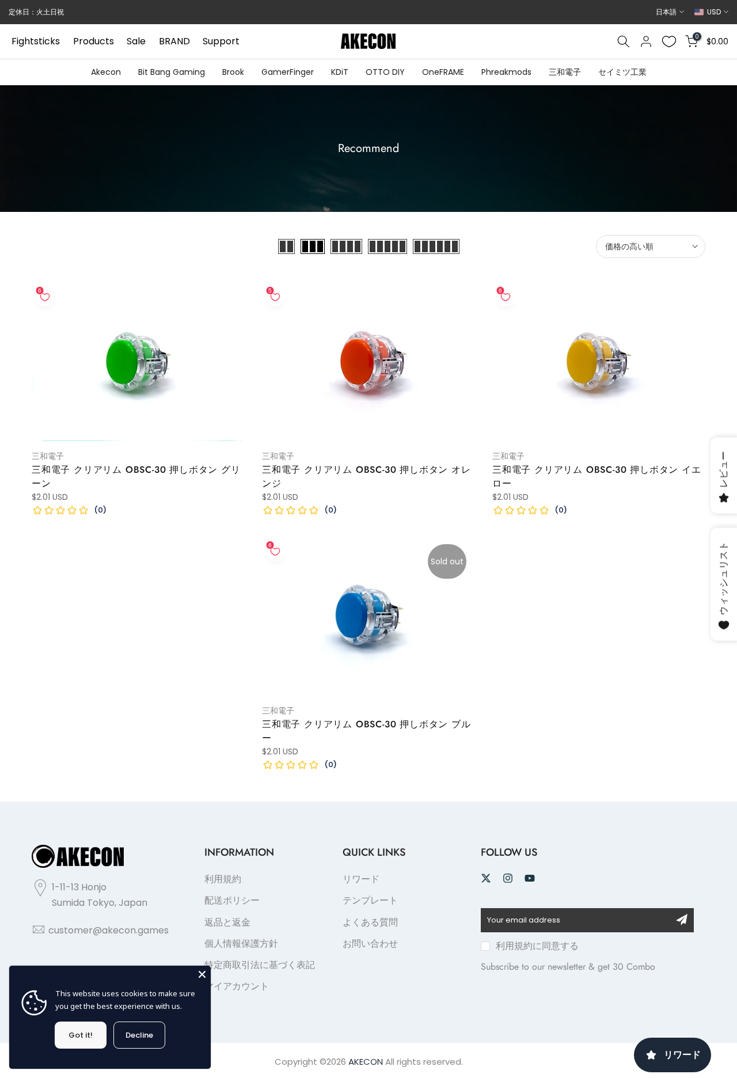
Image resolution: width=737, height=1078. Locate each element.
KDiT (339, 72)
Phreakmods (506, 72)
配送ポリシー (232, 900)
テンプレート (370, 900)
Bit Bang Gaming (171, 72)
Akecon (106, 72)
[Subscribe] (681, 920)
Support (221, 41)
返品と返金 (227, 922)
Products (93, 41)
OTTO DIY (385, 72)
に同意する (537, 945)
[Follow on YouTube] (530, 878)
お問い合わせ (370, 943)
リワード (361, 879)
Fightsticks (36, 41)
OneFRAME (443, 72)
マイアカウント (236, 986)
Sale (136, 41)
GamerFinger (287, 72)
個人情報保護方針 (241, 943)
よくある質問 (370, 922)
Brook (233, 72)
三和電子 (565, 72)
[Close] (202, 974)
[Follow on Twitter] (486, 878)
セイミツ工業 (622, 72)
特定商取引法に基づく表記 (259, 964)
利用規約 (222, 879)
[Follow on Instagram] (508, 878)
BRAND (174, 41)
